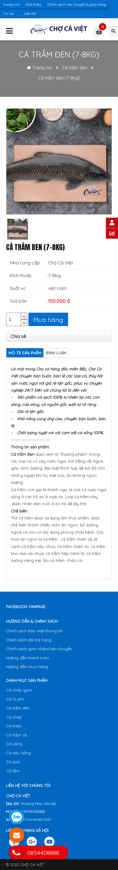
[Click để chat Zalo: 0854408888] (16, 816)
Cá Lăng (14, 743)
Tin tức (8, 13)
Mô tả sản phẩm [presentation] (24, 352)
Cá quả (13, 761)
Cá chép (14, 717)
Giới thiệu (33, 4)
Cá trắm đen (18, 707)
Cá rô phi (15, 699)
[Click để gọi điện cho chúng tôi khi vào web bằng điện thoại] (16, 852)
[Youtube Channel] (49, 842)
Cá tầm (13, 770)
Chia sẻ (18, 336)
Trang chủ (11, 4)
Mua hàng (48, 320)
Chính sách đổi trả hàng (28, 639)
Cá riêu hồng (18, 752)
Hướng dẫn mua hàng (27, 666)
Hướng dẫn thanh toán (27, 657)
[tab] (25, 353)
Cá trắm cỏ (16, 734)
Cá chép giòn (19, 690)
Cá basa (13, 725)
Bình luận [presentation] (56, 352)
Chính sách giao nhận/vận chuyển (39, 648)
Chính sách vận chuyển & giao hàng (77, 4)
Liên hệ (30, 13)
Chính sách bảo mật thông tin (34, 630)
